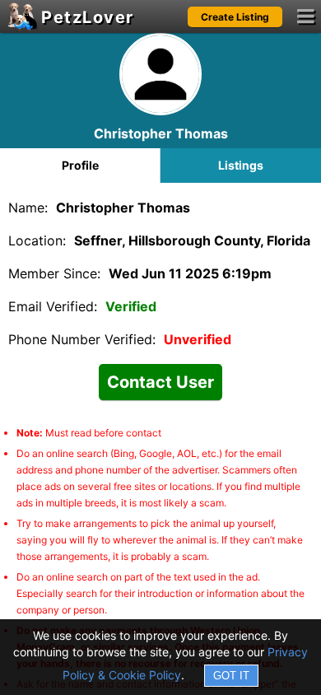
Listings (240, 165)
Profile (80, 165)
